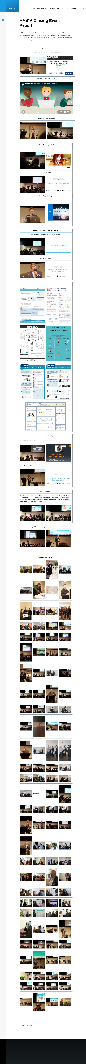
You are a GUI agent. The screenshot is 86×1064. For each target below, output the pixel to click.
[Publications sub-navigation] (64, 8)
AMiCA (12, 8)
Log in (82, 8)
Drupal (26, 1044)
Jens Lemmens (29, 1025)
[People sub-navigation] (55, 8)
